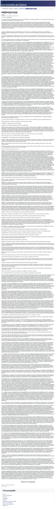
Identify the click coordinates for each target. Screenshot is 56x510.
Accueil (4, 494)
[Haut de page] (54, 508)
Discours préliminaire (7, 495)
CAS (41, 57)
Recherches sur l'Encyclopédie (9, 501)
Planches (5, 497)
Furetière (5, 499)
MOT (18, 20)
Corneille (49, 165)
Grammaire (9, 17)
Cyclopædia (5, 498)
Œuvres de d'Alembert (7, 502)
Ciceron (15, 258)
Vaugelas (27, 128)
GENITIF (38, 57)
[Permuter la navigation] (2, 1)
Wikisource (5, 505)
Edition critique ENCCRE (8, 504)
